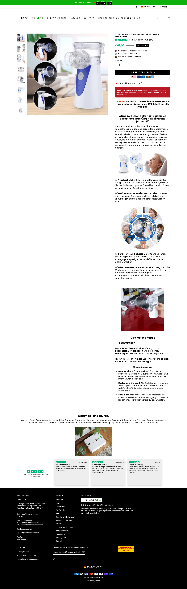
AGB (57, 513)
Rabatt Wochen (57, 18)
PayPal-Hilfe (60, 510)
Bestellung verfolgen (64, 520)
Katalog (75, 18)
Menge (119, 61)
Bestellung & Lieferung (65, 517)
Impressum (60, 534)
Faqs (137, 18)
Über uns (59, 500)
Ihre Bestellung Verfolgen (114, 18)
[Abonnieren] (83, 552)
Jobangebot (61, 537)
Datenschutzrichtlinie (64, 527)
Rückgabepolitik (62, 531)
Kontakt (89, 18)
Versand (59, 524)
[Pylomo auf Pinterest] (54, 559)
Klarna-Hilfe (60, 507)
